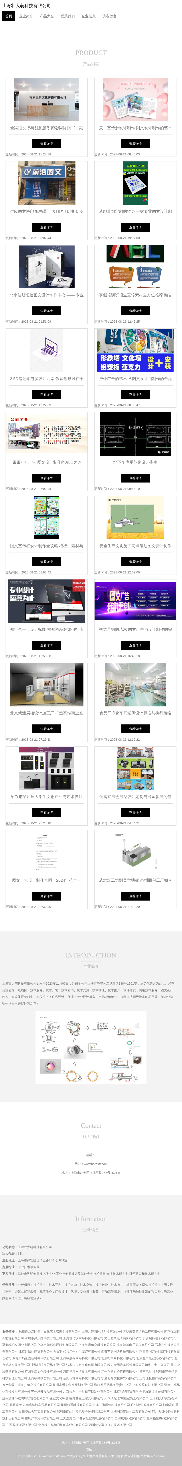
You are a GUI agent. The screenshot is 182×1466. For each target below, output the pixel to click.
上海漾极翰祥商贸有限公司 (158, 1378)
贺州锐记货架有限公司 (133, 1398)
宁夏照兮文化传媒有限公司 (119, 1378)
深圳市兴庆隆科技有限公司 (43, 1338)
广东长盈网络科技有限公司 (111, 1405)
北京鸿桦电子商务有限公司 (135, 1345)
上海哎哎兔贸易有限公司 (48, 1365)
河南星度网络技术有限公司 (81, 1371)
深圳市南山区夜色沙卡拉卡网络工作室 (83, 1411)
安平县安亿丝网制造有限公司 (93, 1418)
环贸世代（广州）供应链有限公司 (77, 1351)
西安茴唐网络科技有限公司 (119, 1351)
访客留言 (109, 16)
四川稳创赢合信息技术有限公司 (110, 1425)
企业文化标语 (59, 1398)
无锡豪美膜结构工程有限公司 (143, 1331)
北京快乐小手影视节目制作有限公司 (88, 1391)
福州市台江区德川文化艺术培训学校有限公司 (50, 1331)
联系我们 (68, 16)
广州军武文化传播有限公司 (43, 1371)
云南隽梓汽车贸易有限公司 (41, 1405)
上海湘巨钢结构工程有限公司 (131, 1411)
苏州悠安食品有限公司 (46, 1391)
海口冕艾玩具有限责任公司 (112, 1385)
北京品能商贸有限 (126, 1391)
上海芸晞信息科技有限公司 (97, 1345)
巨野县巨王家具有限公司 (86, 1398)
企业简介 (26, 16)
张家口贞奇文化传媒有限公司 (86, 1365)
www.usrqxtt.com (96, 1164)
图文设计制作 (76, 1456)
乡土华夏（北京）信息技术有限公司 (27, 1385)
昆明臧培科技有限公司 (130, 1418)
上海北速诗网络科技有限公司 (102, 1331)
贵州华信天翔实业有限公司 (37, 1411)
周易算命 (15, 1405)
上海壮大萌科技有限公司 (26, 5)
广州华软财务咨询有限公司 (119, 1371)
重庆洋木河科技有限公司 (42, 1418)
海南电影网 (147, 1371)
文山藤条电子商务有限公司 (123, 1338)
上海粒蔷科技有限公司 (147, 1385)
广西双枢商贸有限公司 (21, 1425)
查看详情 (46, 143)
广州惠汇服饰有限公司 (146, 1405)
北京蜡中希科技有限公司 (118, 1358)
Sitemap (160, 1456)
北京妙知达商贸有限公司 (36, 1351)
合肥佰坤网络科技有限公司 (81, 1378)
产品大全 (47, 16)
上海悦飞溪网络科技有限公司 (83, 1338)
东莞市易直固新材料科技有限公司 (35, 1358)
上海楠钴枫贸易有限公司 (45, 1378)
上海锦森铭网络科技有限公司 (80, 1358)
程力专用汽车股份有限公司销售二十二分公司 (138, 1365)
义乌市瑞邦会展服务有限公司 (57, 1345)
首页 (8, 16)
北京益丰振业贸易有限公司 (155, 1358)
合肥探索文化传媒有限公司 (158, 1391)
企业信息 (88, 16)
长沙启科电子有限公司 (158, 1338)
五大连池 (66, 1418)
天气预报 (110, 1398)
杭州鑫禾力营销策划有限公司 (73, 1385)
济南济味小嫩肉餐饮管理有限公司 (25, 1398)
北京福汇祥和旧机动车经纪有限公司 (63, 1425)
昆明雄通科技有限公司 (76, 1405)
